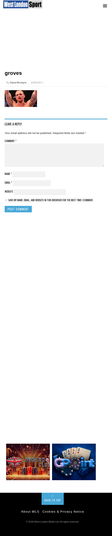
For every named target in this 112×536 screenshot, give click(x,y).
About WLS (30, 511)
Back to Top (52, 500)
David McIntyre (18, 82)
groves (13, 73)
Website (9, 191)
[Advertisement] (56, 39)
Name (8, 174)
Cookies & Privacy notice (63, 511)
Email (8, 182)
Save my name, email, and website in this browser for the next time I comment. (50, 200)
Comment (10, 141)
